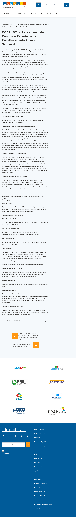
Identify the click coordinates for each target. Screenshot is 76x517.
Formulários (37, 462)
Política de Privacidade (40, 496)
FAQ (35, 454)
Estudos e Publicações (40, 446)
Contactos (37, 437)
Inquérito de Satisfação (40, 467)
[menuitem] (38, 5)
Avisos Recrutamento (40, 429)
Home (4, 24)
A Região (19, 13)
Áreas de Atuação (34, 13)
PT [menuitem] (38, 5)
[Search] (66, 5)
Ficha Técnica (38, 458)
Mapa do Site (37, 479)
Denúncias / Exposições (40, 442)
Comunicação (50, 13)
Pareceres (37, 487)
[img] (14, 5)
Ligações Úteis (38, 471)
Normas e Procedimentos (41, 483)
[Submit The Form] (28, 444)
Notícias (9, 24)
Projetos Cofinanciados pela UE (43, 504)
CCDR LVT (7, 13)
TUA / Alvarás (37, 508)
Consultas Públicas (39, 433)
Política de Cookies (39, 491)
